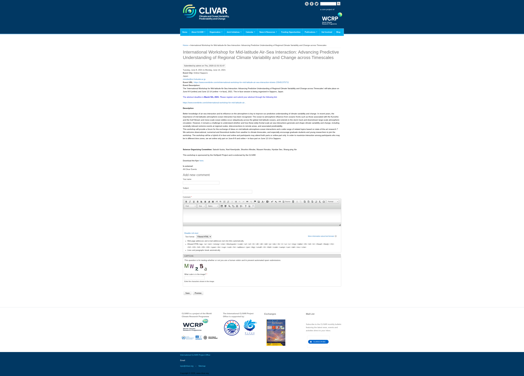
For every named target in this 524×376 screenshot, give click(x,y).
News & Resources (267, 32)
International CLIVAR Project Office (195, 355)
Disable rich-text (191, 233)
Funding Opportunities (290, 32)
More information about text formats (321, 236)
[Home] (206, 22)
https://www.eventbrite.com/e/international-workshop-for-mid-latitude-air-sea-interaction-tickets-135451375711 (241, 82)
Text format (190, 237)
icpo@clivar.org (186, 366)
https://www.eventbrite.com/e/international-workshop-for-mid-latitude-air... (214, 102)
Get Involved (326, 32)
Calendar (250, 32)
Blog (338, 32)
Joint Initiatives (233, 32)
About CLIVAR (197, 32)
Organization (215, 32)
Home (184, 32)
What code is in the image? (195, 274)
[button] (186, 201)
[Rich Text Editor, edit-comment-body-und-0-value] (262, 215)
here (201, 161)
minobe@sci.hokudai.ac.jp (194, 79)
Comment (187, 197)
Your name (187, 179)
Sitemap (202, 366)
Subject (186, 188)
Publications (310, 32)
